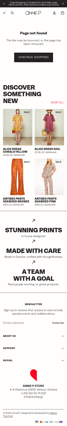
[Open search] (12, 13)
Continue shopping (34, 57)
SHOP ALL (57, 103)
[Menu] (4, 13)
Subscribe (58, 322)
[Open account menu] (54, 13)
